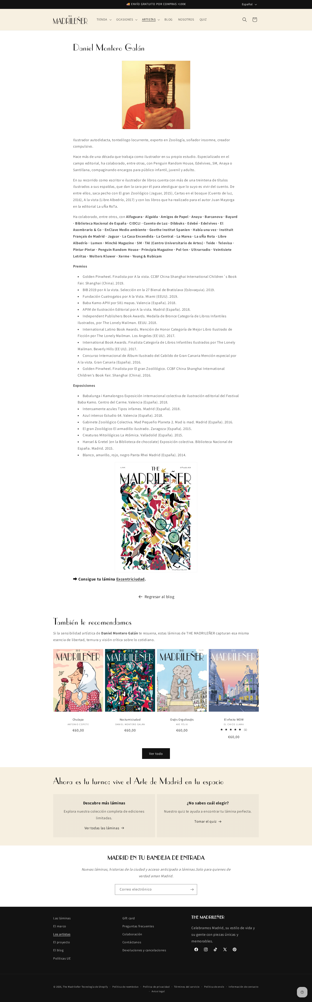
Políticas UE (62, 958)
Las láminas (62, 918)
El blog (58, 950)
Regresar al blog (160, 596)
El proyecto (61, 942)
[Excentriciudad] (156, 517)
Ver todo (156, 753)
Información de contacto (243, 986)
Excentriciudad (130, 579)
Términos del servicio (187, 986)
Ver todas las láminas (102, 828)
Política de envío (214, 986)
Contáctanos (131, 942)
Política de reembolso (125, 986)
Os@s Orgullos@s (182, 719)
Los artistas (61, 934)
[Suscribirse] (192, 889)
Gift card (128, 918)
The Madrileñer (72, 986)
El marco (59, 926)
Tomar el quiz (205, 821)
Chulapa (78, 719)
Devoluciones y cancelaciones (144, 950)
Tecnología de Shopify (95, 986)
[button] (104, 19)
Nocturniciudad (130, 719)
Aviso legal (158, 991)
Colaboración (132, 934)
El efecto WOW (234, 719)
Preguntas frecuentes (138, 926)
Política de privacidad (156, 986)
